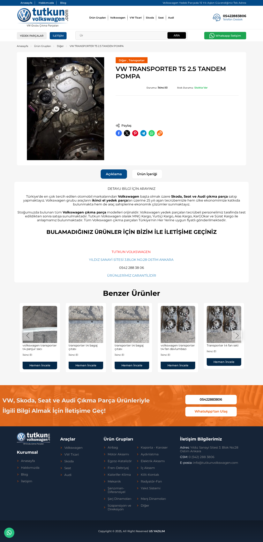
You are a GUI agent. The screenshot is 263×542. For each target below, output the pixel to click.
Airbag (113, 447)
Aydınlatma (150, 454)
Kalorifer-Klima (119, 475)
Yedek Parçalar (32, 35)
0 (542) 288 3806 (197, 457)
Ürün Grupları (97, 17)
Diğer (60, 46)
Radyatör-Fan (151, 481)
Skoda (150, 17)
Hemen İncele (39, 365)
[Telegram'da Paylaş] (143, 133)
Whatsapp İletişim (228, 35)
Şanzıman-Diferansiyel (116, 490)
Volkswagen (117, 17)
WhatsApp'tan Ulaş (211, 412)
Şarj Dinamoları (119, 499)
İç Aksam (148, 468)
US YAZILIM (157, 531)
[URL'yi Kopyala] (160, 133)
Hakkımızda (46, 2)
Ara (177, 35)
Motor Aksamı (118, 454)
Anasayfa (26, 2)
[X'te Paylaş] (127, 133)
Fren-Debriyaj (118, 468)
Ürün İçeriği (147, 174)
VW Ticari (136, 17)
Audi (171, 17)
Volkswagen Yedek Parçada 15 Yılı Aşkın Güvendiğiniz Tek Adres (204, 2)
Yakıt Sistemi (150, 488)
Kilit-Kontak (150, 475)
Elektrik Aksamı (153, 461)
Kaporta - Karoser (154, 447)
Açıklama (114, 174)
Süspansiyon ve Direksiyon (119, 507)
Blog (63, 2)
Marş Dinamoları (153, 499)
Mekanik (114, 481)
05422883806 (211, 399)
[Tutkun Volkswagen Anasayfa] (42, 17)
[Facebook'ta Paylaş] (119, 133)
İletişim (58, 35)
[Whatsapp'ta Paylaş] (152, 133)
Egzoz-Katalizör (120, 461)
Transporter (136, 60)
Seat (161, 17)
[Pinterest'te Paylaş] (135, 133)
